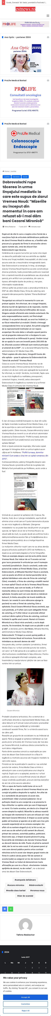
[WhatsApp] (10, 909)
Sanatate (16, 177)
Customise (25, 1004)
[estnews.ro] (25, 9)
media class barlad (16, 890)
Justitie (13, 171)
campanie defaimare (26, 880)
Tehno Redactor (9, 227)
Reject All (25, 1011)
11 (46, 973)
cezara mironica (16, 885)
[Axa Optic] (25, 24)
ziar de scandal (26, 896)
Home (6, 171)
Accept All (25, 997)
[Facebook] (4, 909)
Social (25, 177)
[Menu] (48, 15)
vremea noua (38, 890)
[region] (25, 995)
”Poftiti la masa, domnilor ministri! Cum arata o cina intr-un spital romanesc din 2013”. (25, 455)
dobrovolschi (36, 885)
